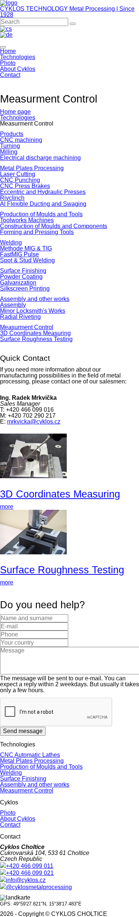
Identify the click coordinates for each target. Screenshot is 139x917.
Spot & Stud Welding (27, 260)
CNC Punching (20, 180)
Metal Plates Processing (32, 168)
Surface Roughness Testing (36, 339)
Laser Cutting (17, 174)
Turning (10, 146)
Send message (23, 731)
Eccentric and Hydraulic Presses (43, 192)
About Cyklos (17, 69)
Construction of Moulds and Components (53, 226)
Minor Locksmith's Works (32, 311)
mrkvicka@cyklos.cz (33, 421)
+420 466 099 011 (29, 866)
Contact (10, 75)
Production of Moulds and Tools (41, 214)
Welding (11, 242)
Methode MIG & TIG (26, 248)
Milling (8, 152)
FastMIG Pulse (19, 254)
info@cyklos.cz (26, 880)
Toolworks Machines (27, 220)
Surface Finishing (23, 271)
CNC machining (21, 140)
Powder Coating (21, 276)
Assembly (13, 305)
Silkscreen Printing (25, 288)
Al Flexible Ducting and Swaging (43, 204)
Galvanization (18, 282)
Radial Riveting (20, 317)
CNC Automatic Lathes (30, 755)
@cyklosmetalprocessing (39, 887)
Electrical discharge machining (40, 158)
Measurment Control (26, 327)
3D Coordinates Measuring (35, 333)
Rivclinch (12, 198)
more (6, 506)
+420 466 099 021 (30, 873)
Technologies (17, 57)
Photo (8, 63)
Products (11, 134)
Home (8, 51)
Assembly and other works (34, 299)
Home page (15, 111)
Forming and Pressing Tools (37, 232)
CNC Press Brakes (25, 186)
